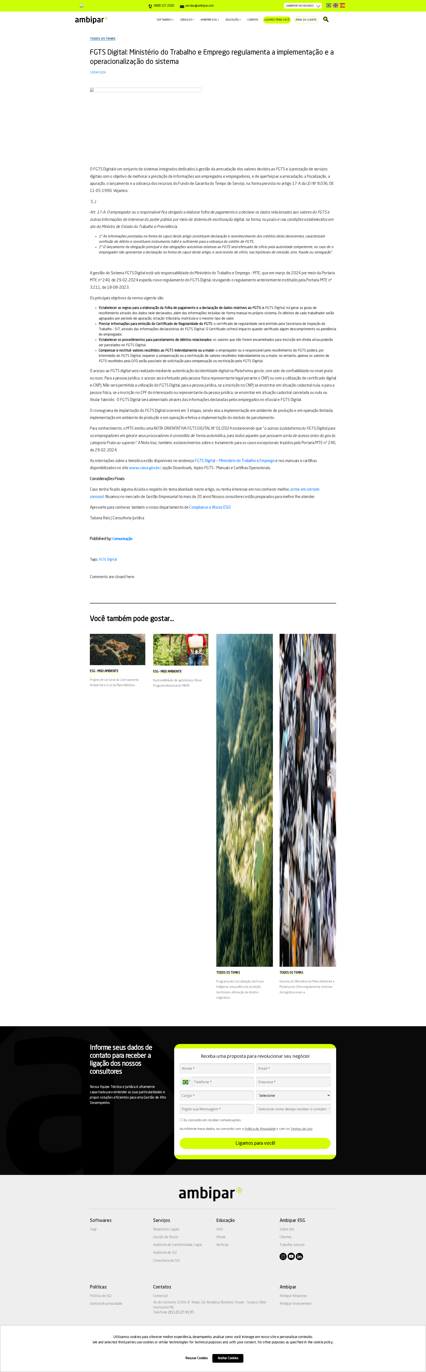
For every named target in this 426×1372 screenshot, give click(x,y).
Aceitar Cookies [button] (228, 1358)
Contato (252, 20)
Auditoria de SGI (165, 1253)
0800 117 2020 (164, 5)
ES (342, 5)
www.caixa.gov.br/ (144, 468)
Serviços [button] (186, 20)
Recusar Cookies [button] (196, 1358)
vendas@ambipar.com (199, 5)
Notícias (222, 1245)
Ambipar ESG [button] (209, 20)
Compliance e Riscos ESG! (210, 508)
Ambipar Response (293, 1296)
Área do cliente (306, 20)
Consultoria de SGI (166, 1261)
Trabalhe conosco (292, 1245)
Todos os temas (102, 38)
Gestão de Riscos (165, 1237)
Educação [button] (232, 20)
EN (335, 5)
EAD (219, 1229)
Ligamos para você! (255, 1143)
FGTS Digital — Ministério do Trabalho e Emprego (234, 461)
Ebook (221, 1237)
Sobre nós (287, 1229)
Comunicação (122, 539)
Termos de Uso (301, 1129)
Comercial (160, 1296)
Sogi (93, 1229)
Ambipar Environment (295, 1304)
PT (328, 5)
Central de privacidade (106, 1304)
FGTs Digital (108, 559)
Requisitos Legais (166, 1229)
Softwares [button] (164, 20)
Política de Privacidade (260, 1129)
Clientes (286, 1237)
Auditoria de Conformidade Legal (177, 1245)
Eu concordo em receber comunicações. (212, 1120)
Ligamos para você (276, 20)
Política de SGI (100, 1296)
